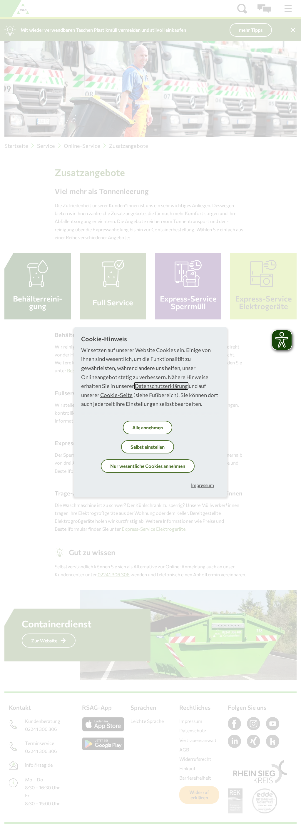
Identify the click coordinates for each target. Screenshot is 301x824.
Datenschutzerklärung (161, 386)
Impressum (202, 485)
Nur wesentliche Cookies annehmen (147, 466)
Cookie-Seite (116, 395)
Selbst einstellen (148, 447)
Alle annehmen (147, 427)
